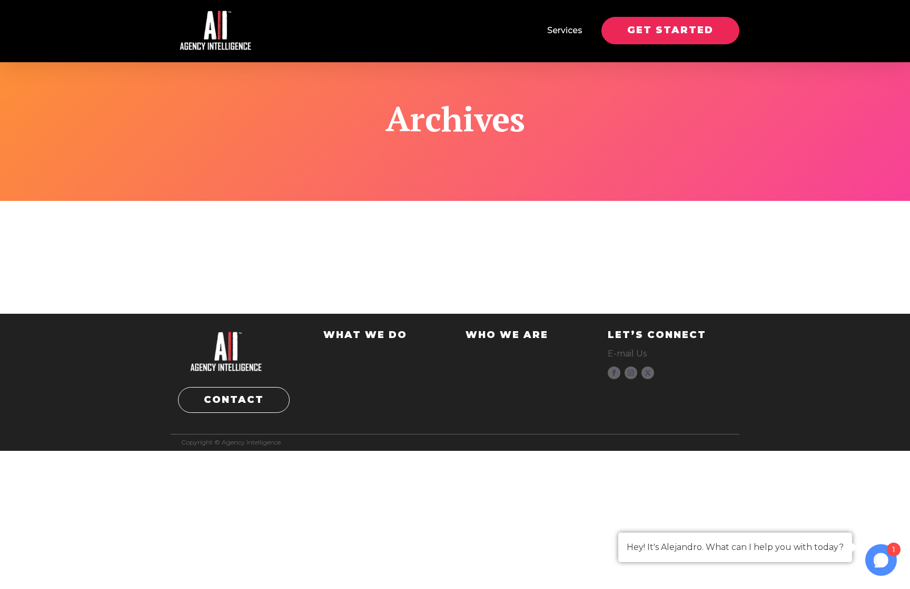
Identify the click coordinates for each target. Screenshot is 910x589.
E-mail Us (627, 354)
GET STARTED (670, 30)
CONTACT (234, 399)
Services (564, 30)
